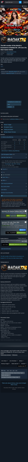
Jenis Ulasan (4, 360)
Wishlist (25, 6)
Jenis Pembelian (12, 360)
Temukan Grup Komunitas (7, 192)
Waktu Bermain (15, 363)
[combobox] (12, 2)
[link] (11, 216)
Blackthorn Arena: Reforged (13, 226)
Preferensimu (14, 354)
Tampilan (23, 363)
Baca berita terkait (5, 186)
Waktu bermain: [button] (5, 375)
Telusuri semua (22, 238)
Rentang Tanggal (5, 363)
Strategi (18, 163)
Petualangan (8, 163)
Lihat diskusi (4, 189)
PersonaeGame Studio (11, 51)
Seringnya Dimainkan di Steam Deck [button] (9, 377)
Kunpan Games (10, 53)
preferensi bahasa (14, 119)
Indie (12, 163)
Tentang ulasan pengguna (6, 354)
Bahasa (20, 360)
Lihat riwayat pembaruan (7, 183)
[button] (3, 6)
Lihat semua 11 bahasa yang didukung (10, 150)
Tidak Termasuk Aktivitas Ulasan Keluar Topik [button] (12, 372)
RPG (15, 163)
